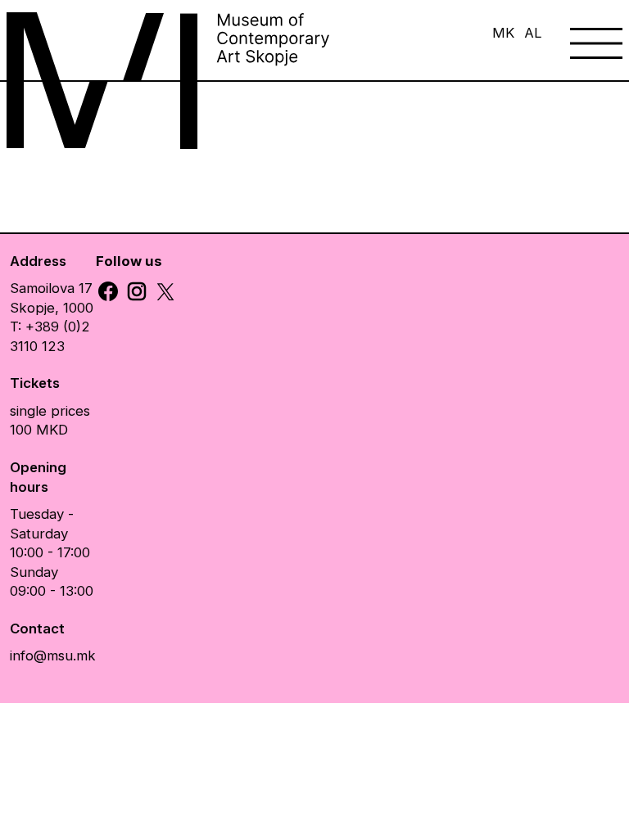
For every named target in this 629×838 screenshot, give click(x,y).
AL (533, 33)
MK (503, 33)
